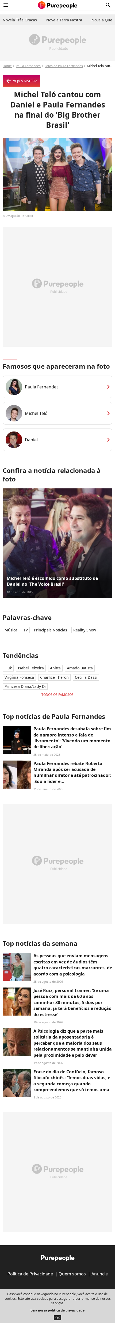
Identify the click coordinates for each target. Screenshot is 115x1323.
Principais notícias (50, 629)
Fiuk (8, 667)
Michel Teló (36, 413)
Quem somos (72, 1274)
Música (11, 629)
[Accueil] (57, 5)
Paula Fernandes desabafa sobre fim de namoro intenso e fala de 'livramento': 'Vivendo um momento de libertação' (72, 738)
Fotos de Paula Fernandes (64, 66)
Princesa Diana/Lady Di (25, 686)
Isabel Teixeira (31, 667)
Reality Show (84, 629)
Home (7, 66)
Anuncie (99, 1274)
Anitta (55, 667)
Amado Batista (80, 667)
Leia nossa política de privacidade (57, 1310)
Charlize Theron (54, 677)
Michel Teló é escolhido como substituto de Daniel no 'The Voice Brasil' (52, 581)
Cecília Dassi (86, 677)
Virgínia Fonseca (19, 677)
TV (26, 629)
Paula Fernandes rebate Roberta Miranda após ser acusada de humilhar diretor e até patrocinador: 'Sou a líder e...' (72, 772)
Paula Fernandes (28, 66)
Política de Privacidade (30, 1274)
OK (57, 1318)
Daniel (31, 440)
